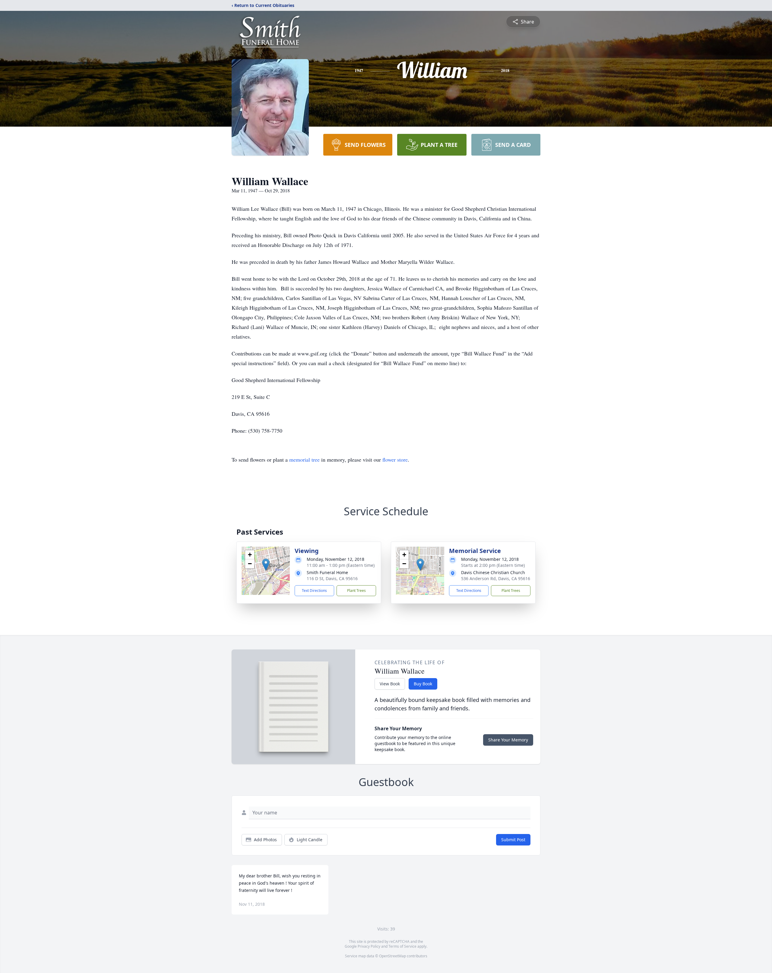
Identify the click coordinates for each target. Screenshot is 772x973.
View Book (390, 684)
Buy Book (423, 684)
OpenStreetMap (392, 956)
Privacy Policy (369, 946)
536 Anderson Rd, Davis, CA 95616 (495, 578)
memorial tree (304, 459)
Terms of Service (402, 946)
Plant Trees (356, 590)
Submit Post (513, 839)
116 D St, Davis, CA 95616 (332, 578)
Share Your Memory (508, 740)
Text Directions (314, 590)
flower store (395, 459)
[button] (266, 564)
